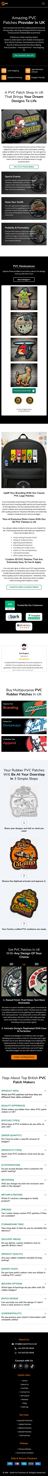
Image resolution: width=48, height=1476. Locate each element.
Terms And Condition (25, 1453)
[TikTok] (33, 1366)
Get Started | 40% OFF (24, 55)
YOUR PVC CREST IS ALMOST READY (24, 587)
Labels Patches (24, 1424)
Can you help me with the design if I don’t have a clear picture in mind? (22, 1301)
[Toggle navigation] (43, 3)
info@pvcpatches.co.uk (25, 1344)
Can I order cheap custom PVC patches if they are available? (24, 1212)
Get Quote (24, 1396)
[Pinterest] (21, 1366)
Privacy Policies (24, 1449)
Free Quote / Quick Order (22, 391)
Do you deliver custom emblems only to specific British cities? (20, 1242)
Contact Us (25, 1392)
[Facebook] (15, 1366)
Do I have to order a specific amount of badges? (20, 1138)
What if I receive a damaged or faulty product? (19, 1197)
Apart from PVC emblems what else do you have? (22, 1153)
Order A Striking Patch (24, 1057)
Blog (25, 1403)
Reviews (24, 1399)
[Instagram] (27, 1366)
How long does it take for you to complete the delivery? (24, 1227)
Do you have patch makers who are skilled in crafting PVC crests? (23, 1272)
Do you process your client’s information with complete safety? (23, 1316)
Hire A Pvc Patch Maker (24, 167)
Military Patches (24, 1428)
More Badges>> (24, 279)
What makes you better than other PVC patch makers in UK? (24, 1108)
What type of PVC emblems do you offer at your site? (22, 1123)
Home (24, 1381)
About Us (25, 1384)
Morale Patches (24, 1432)
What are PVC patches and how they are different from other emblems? (21, 1093)
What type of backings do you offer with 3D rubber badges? (23, 1286)
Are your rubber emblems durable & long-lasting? (22, 1257)
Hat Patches (25, 1435)
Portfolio (24, 1388)
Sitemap (24, 1407)
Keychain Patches (24, 1420)
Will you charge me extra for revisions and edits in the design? (22, 1182)
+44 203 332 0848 (25, 1348)
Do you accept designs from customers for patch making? (22, 1168)
